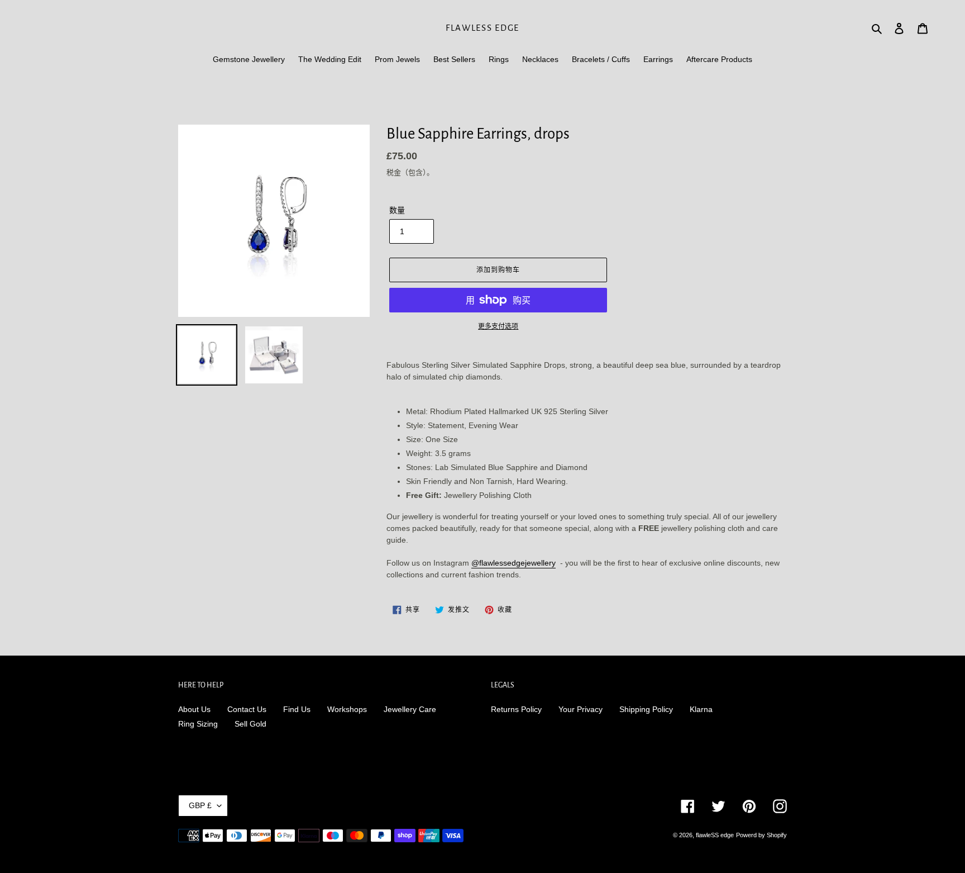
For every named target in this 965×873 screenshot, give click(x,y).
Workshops (347, 709)
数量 (397, 210)
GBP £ (200, 805)
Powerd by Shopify (761, 835)
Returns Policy (516, 709)
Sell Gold (250, 723)
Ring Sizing (198, 723)
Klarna (701, 709)
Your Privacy (580, 709)
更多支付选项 (498, 326)
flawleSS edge (482, 27)
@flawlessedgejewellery (513, 562)
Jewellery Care (410, 709)
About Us (194, 709)
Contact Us (246, 709)
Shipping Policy (646, 709)
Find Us (296, 709)
